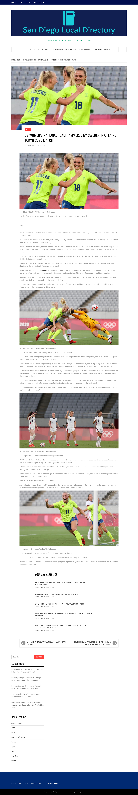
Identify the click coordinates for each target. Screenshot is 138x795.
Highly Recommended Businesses (64, 49)
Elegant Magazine (78, 792)
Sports (28, 129)
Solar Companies (85, 49)
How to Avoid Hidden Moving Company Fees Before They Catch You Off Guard (27, 670)
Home (28, 2)
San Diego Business (18, 737)
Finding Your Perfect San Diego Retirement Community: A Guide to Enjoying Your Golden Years (27, 705)
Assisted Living (16, 723)
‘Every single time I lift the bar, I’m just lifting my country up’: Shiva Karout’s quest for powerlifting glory (61, 626)
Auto (13, 728)
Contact (42, 2)
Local (13, 732)
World (36, 49)
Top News (45, 49)
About (35, 2)
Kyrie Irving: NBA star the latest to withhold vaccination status (59, 604)
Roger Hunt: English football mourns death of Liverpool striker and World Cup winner (63, 614)
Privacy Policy (36, 783)
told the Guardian (40, 270)
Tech (13, 751)
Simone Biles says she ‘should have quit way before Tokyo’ (56, 594)
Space (13, 742)
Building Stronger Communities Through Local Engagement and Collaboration (26, 679)
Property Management (102, 49)
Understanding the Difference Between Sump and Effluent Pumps (25, 695)
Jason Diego (31, 145)
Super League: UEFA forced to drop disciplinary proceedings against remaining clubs (60, 583)
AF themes (90, 792)
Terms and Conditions (50, 783)
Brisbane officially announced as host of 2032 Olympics (46, 643)
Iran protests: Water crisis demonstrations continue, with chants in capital (92, 643)
